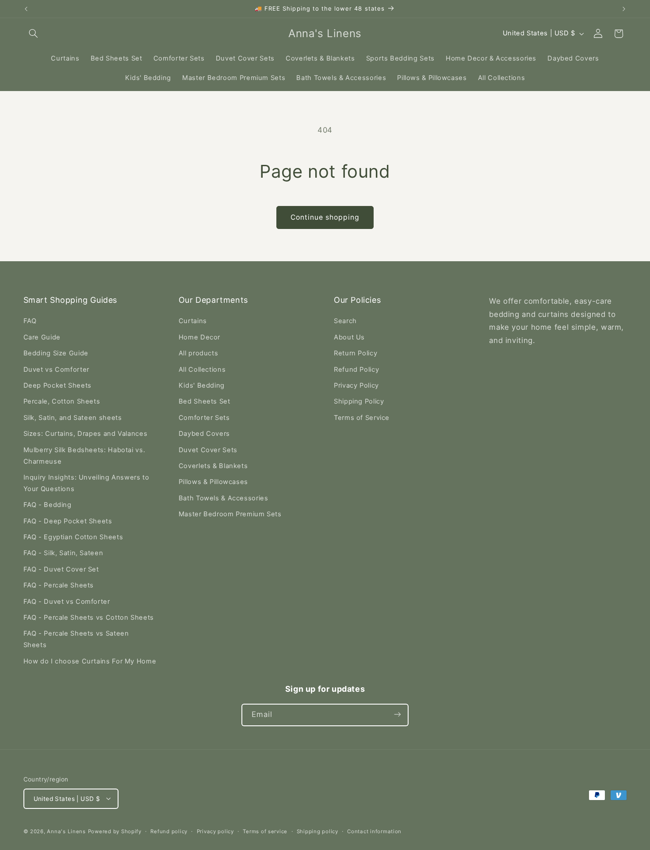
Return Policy (355, 354)
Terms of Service (362, 418)
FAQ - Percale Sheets (58, 586)
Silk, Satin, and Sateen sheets (72, 418)
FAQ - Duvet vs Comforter (66, 602)
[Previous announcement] (26, 9)
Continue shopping (325, 217)
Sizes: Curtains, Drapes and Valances (85, 434)
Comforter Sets (204, 418)
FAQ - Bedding (47, 505)
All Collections (202, 370)
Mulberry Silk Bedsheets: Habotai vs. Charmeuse (84, 455)
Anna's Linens (66, 831)
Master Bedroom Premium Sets (230, 514)
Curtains (193, 321)
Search (345, 321)
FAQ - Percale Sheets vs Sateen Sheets (76, 639)
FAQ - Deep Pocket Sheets (67, 521)
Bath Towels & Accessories (223, 498)
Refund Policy (356, 370)
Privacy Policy (356, 385)
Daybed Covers (204, 434)
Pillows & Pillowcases (213, 482)
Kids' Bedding (202, 385)
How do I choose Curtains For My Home (90, 661)
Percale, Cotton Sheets (61, 402)
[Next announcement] (624, 9)
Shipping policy (317, 831)
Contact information (374, 831)
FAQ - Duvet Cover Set (61, 569)
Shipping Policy (359, 402)
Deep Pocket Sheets (57, 385)
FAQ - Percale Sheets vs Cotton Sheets (88, 617)
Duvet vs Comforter (56, 370)
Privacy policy (215, 831)
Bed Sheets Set (204, 402)
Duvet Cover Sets (208, 450)
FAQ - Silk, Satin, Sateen (63, 553)
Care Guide (42, 337)
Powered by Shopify (114, 831)
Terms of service (265, 831)
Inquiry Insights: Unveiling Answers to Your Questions (86, 483)
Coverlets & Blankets (213, 466)
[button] (33, 33)
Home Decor (199, 337)
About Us (349, 337)
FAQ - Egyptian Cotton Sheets (73, 537)
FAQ (30, 321)
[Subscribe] (397, 714)
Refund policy (168, 831)
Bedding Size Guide (55, 354)
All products (198, 354)
